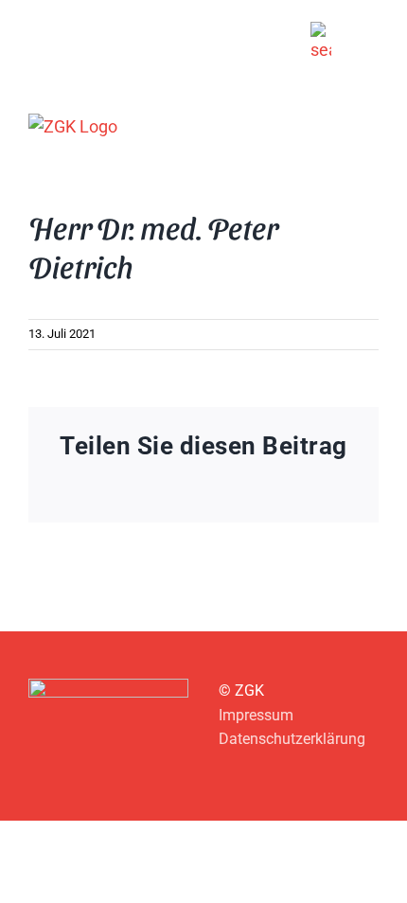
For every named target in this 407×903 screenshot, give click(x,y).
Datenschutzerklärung (292, 739)
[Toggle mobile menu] (371, 125)
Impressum (256, 715)
